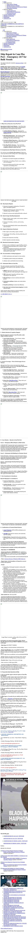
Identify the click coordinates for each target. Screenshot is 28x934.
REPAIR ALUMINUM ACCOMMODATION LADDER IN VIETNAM (14, 913)
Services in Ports (8, 49)
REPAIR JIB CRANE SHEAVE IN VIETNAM (14, 917)
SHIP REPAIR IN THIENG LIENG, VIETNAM (14, 843)
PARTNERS (6, 17)
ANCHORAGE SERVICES (13, 12)
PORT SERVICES (11, 10)
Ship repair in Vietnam (12, 4)
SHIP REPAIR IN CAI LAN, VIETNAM (13, 838)
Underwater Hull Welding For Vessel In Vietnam (14, 869)
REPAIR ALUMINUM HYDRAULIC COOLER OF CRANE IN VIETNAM (15, 924)
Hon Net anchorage (5, 76)
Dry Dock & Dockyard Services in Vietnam (17, 7)
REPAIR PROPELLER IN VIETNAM (12, 898)
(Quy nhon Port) (13, 392)
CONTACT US (7, 18)
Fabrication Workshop (12, 8)
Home (4, 1)
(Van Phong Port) (13, 380)
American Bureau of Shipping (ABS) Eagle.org (14, 558)
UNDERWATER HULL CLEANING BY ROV (14, 891)
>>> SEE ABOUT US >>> (6, 294)
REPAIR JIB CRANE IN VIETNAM (12, 915)
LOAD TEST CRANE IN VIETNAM (12, 919)
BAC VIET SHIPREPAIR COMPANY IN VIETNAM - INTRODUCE (13, 889)
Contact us (10, 928)
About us (3, 928)
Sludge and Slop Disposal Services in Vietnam (13, 852)
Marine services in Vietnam (13, 5)
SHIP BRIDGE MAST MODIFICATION (13, 926)
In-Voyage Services (11, 13)
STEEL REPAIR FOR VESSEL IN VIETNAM (14, 918)
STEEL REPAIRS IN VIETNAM (11, 900)
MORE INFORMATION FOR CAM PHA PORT (14, 121)
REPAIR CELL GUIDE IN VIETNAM (12, 911)
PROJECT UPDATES (8, 16)
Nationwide (10, 732)
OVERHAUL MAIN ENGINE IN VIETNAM (14, 910)
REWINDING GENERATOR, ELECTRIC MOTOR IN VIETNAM (13, 908)
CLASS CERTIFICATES (9, 14)
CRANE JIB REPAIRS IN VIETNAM (12, 897)
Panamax (10, 698)
